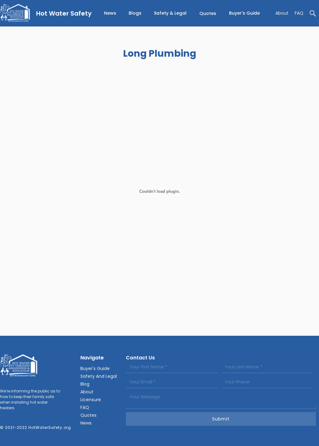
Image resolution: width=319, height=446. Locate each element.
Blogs (135, 13)
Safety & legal (170, 13)
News (86, 423)
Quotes (207, 13)
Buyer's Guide (244, 13)
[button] (170, 13)
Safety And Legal (98, 376)
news (110, 13)
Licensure (90, 399)
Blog (84, 384)
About (281, 13)
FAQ (299, 13)
